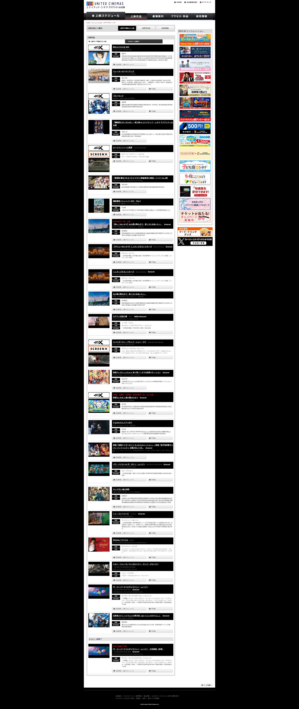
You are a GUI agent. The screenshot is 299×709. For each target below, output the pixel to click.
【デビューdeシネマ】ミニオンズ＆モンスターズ (132, 247)
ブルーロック (118, 96)
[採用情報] (202, 16)
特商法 (138, 698)
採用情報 (138, 696)
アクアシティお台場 (96, 22)
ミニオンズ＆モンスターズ (123, 272)
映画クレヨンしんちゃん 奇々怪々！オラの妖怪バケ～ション (137, 372)
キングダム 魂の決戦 (121, 489)
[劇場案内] (158, 16)
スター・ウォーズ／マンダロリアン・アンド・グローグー (136, 564)
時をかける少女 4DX (121, 47)
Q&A (144, 698)
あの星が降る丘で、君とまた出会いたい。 (129, 294)
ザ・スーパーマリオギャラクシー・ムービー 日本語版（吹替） (138, 649)
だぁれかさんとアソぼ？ (122, 423)
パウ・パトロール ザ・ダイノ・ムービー (129, 464)
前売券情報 (165, 28)
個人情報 (146, 696)
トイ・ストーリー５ (121, 514)
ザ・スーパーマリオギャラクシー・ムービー (130, 587)
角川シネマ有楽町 (153, 698)
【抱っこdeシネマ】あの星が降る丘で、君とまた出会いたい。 (137, 224)
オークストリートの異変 (122, 148)
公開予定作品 (146, 28)
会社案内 (118, 696)
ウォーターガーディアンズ (123, 71)
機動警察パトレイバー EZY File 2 (127, 201)
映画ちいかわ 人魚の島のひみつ (125, 398)
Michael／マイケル (120, 540)
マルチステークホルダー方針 (125, 698)
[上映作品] (136, 16)
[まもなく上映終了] (144, 42)
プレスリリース (128, 696)
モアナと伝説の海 (120, 316)
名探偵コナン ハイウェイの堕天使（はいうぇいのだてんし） (137, 616)
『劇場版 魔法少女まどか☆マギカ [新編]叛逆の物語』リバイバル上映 (140, 178)
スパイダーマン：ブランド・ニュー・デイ (129, 342)
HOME (88, 22)
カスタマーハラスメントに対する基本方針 (165, 696)
